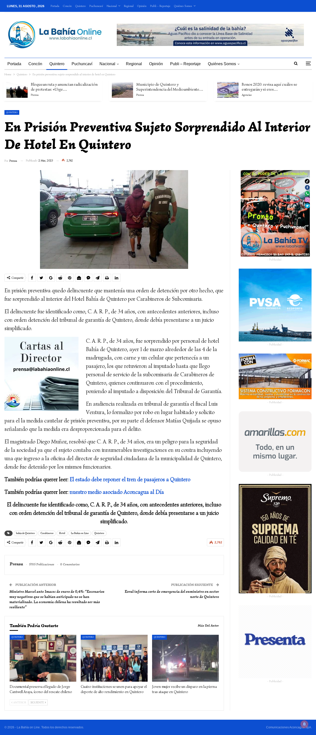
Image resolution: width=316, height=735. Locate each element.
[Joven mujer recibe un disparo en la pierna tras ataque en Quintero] (185, 658)
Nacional (112, 6)
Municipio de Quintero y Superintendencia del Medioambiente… (169, 87)
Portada (55, 6)
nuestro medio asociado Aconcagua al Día (117, 492)
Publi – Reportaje (160, 6)
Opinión (141, 6)
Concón (67, 6)
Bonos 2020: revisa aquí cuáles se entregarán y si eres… (269, 87)
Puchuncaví (96, 6)
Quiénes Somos (183, 6)
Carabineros (46, 533)
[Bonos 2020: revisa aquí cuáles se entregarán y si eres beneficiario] (227, 90)
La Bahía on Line (80, 533)
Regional (129, 6)
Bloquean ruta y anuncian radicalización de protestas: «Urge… (64, 87)
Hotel (62, 533)
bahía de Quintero (25, 533)
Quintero (80, 6)
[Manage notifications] (304, 724)
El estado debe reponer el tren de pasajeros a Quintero (130, 479)
